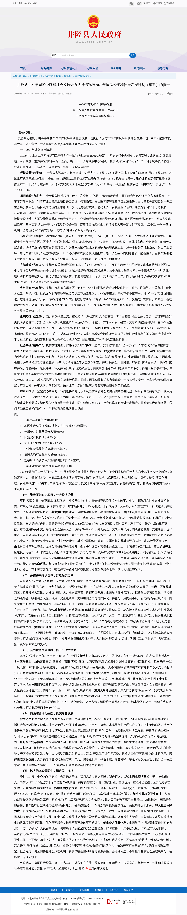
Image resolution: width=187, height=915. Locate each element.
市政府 (34, 3)
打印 (171, 94)
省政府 (27, 3)
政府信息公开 (36, 76)
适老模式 (170, 3)
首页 (25, 76)
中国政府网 (17, 3)
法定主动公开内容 (53, 76)
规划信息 (68, 76)
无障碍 (159, 3)
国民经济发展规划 (83, 76)
